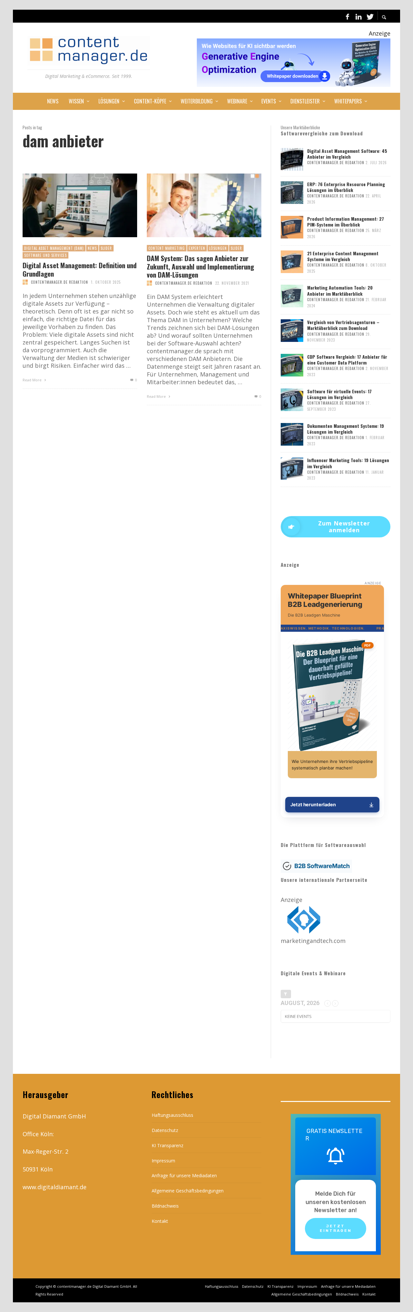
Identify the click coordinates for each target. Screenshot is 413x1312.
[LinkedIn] (358, 16)
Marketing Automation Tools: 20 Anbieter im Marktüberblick (340, 290)
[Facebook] (347, 16)
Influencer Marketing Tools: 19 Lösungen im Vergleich (348, 463)
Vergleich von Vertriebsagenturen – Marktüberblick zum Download (343, 325)
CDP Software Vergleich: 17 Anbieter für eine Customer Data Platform (347, 359)
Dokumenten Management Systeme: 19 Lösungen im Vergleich (345, 428)
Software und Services (45, 255)
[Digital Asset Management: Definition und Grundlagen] (69, 205)
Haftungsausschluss (172, 1115)
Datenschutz (165, 1130)
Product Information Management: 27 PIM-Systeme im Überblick (345, 221)
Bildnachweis (165, 1206)
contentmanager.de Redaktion (59, 282)
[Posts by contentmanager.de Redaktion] (25, 282)
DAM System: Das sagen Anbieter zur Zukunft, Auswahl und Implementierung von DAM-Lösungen (200, 266)
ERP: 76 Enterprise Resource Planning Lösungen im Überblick (346, 187)
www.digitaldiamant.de (54, 1187)
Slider (106, 248)
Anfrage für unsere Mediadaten (184, 1175)
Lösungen (218, 248)
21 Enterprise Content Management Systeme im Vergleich (342, 256)
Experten (197, 248)
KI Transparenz (167, 1145)
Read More (33, 379)
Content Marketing (166, 248)
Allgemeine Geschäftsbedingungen (188, 1191)
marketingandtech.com (313, 941)
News (92, 248)
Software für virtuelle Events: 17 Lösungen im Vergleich (339, 394)
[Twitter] (369, 16)
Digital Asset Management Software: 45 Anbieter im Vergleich (347, 153)
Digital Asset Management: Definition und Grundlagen (79, 269)
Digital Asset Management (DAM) (54, 248)
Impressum (163, 1161)
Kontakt (160, 1221)
